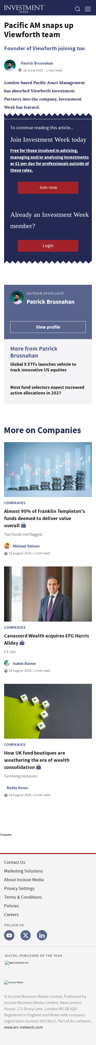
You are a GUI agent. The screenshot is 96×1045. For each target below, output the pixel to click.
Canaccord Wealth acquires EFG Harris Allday (46, 639)
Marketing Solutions (23, 871)
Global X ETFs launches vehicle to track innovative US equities (43, 367)
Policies (11, 906)
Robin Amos (17, 787)
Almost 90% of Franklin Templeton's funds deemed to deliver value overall (44, 518)
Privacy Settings (19, 888)
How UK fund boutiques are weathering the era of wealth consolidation (36, 760)
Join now (48, 187)
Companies (15, 502)
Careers (11, 915)
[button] (77, 9)
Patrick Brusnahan (37, 63)
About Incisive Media (24, 880)
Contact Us (14, 862)
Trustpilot (6, 834)
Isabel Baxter (24, 663)
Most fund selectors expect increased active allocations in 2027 (47, 390)
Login (48, 246)
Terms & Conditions (23, 897)
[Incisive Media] (13, 981)
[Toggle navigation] (86, 9)
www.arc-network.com (23, 1027)
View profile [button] (48, 327)
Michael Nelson (26, 546)
